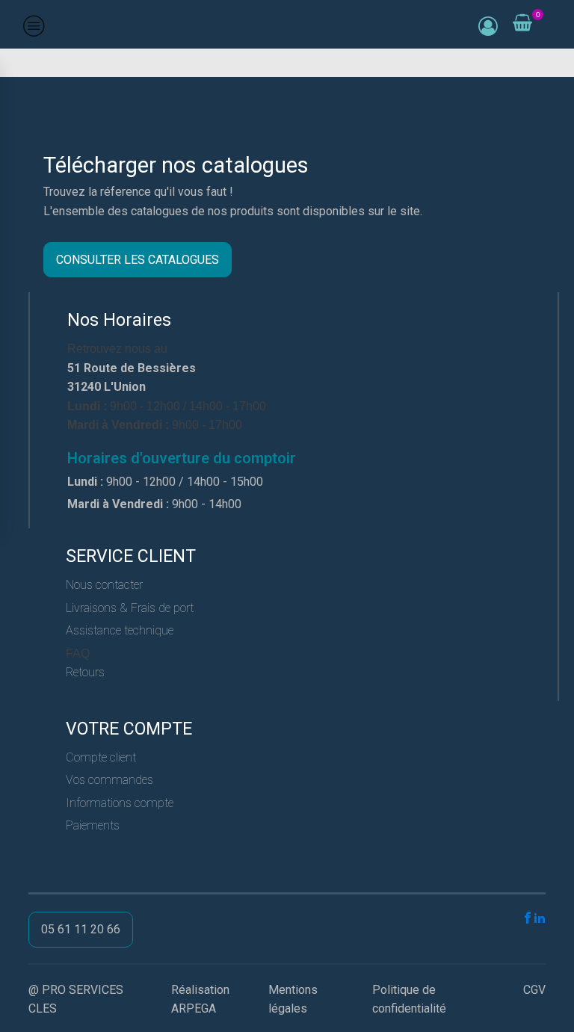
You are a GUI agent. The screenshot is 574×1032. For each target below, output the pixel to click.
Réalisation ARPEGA (200, 999)
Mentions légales (293, 999)
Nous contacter (104, 585)
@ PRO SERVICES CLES (75, 999)
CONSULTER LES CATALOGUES (137, 260)
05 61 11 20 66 (80, 929)
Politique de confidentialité (409, 999)
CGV (534, 990)
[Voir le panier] (522, 23)
